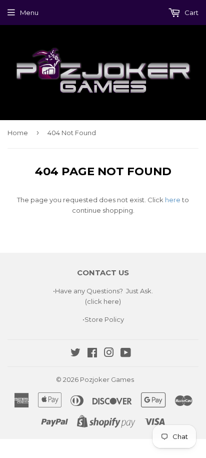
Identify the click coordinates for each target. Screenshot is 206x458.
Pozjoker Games (107, 379)
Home (18, 133)
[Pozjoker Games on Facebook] (92, 354)
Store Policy (104, 319)
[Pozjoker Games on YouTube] (125, 354)
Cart (190, 13)
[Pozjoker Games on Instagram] (109, 354)
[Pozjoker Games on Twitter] (75, 354)
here (172, 200)
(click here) (103, 301)
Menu (29, 13)
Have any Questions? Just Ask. (104, 291)
